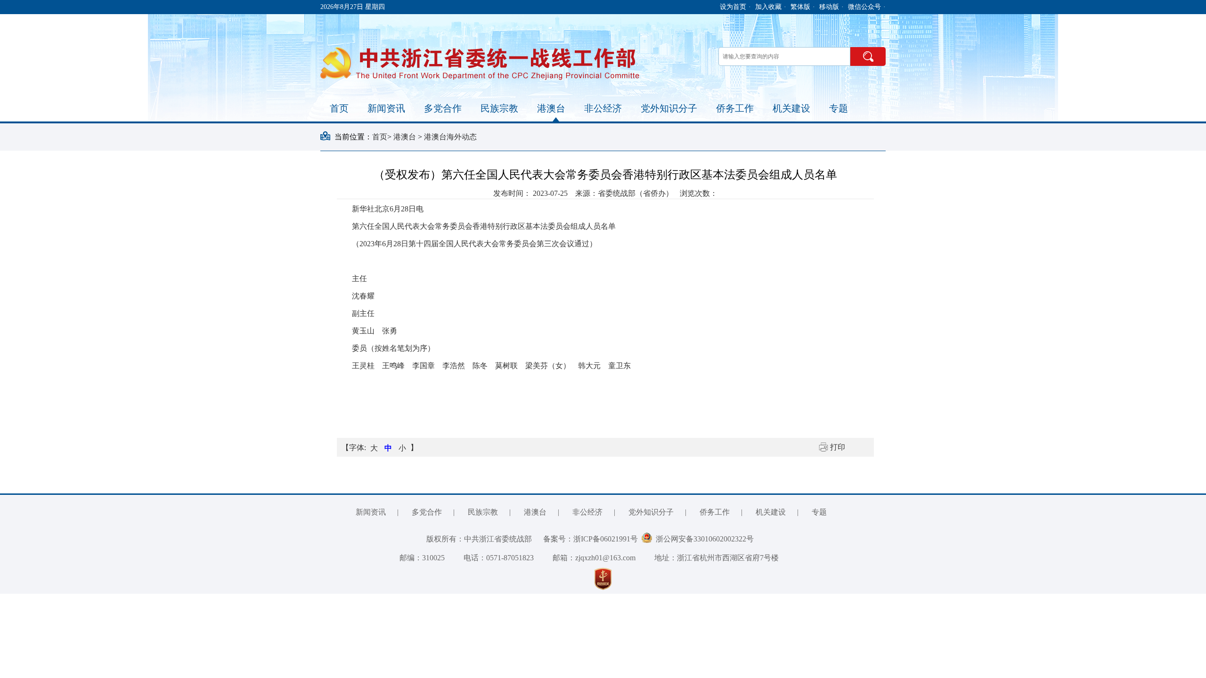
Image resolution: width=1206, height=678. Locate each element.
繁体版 (800, 6)
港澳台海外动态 (450, 137)
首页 (339, 108)
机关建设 (791, 108)
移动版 (829, 6)
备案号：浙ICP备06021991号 (590, 539)
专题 (838, 108)
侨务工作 (735, 108)
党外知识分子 (669, 108)
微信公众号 (864, 6)
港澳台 (551, 108)
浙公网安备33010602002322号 (703, 539)
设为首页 (733, 6)
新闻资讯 (386, 108)
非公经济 (603, 108)
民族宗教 (499, 108)
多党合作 (443, 108)
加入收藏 (768, 6)
